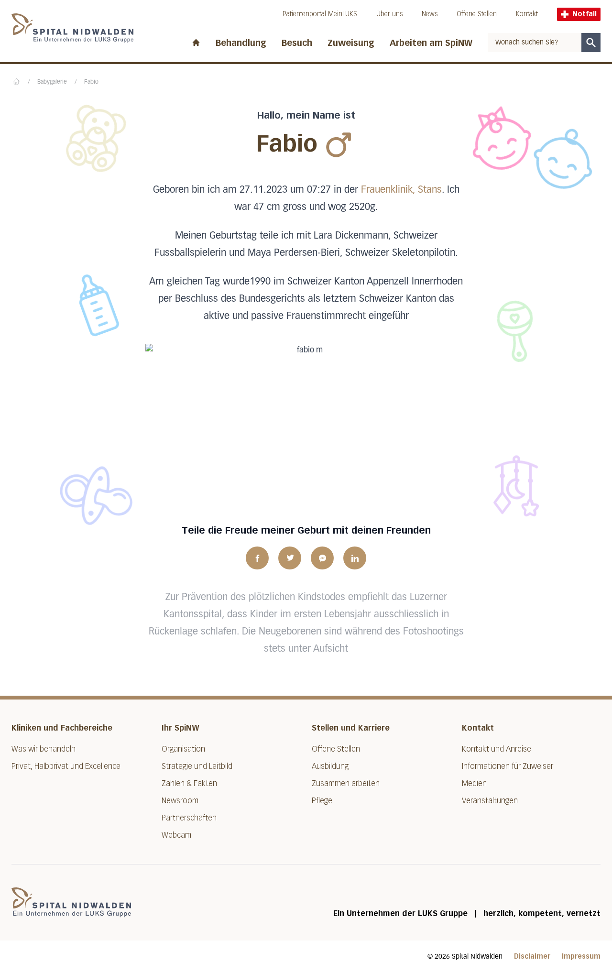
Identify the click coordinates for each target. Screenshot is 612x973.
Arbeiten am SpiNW (431, 43)
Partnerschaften (189, 817)
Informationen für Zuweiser (507, 766)
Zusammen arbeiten (346, 783)
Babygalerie (52, 82)
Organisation (183, 749)
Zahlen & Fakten (189, 783)
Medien (474, 783)
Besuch (297, 43)
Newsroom (180, 800)
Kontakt (527, 14)
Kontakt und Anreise (496, 749)
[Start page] (196, 40)
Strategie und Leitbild (197, 766)
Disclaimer (532, 956)
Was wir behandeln (43, 749)
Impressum (581, 956)
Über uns (389, 14)
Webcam (176, 835)
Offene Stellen (477, 14)
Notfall (584, 14)
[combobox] (534, 42)
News (429, 14)
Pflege (322, 800)
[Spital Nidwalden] (71, 902)
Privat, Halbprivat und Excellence (65, 766)
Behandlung (241, 43)
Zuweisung (351, 43)
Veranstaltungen (490, 800)
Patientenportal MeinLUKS (320, 14)
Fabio (91, 82)
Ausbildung (330, 766)
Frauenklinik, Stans (401, 190)
